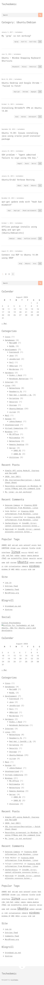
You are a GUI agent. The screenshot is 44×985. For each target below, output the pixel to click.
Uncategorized (12, 425)
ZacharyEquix (11, 523)
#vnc (34, 263)
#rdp (20, 263)
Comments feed (12, 589)
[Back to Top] (22, 965)
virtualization (15, 566)
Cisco (7, 337)
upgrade (39, 562)
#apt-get (17, 91)
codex (18, 548)
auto (21, 545)
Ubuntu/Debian (16, 408)
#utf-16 (23, 41)
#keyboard (15, 66)
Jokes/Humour (15, 421)
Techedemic (9, 4)
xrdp (29, 569)
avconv (34, 545)
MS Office (14, 434)
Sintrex (8, 609)
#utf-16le (32, 41)
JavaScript (14, 359)
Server (12, 448)
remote (23, 555)
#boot (19, 185)
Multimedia (14, 437)
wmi (12, 569)
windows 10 (6, 569)
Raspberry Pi (15, 391)
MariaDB (13, 343)
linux (15, 552)
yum (33, 569)
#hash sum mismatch (29, 210)
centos (5, 547)
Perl (11, 362)
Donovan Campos (12, 505)
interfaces (6, 552)
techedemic (19, 32)
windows (34, 565)
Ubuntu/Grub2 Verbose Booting (18, 179)
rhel (4, 558)
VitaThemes (14, 980)
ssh (7, 562)
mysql (31, 552)
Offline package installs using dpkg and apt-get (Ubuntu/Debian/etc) (19, 229)
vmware (25, 566)
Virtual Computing (14, 428)
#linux (24, 66)
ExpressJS (14, 352)
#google (33, 91)
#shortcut (32, 66)
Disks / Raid (15, 375)
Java (11, 355)
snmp (3, 562)
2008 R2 (17, 454)
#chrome (25, 91)
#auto (27, 163)
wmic (17, 569)
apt (9, 545)
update (31, 562)
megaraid (24, 552)
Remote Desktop (16, 444)
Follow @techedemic (11, 623)
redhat (17, 555)
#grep (16, 41)
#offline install (30, 238)
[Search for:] (22, 15)
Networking (14, 388)
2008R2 (4, 545)
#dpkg (19, 238)
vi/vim (12, 412)
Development (11, 349)
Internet (9, 382)
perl (36, 552)
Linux (7, 385)
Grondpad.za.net (13, 606)
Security (13, 402)
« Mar (4, 323)
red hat (9, 555)
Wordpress (14, 369)
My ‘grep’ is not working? (16, 35)
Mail (7, 415)
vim (6, 566)
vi (2, 566)
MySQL (12, 346)
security (32, 558)
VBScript (13, 366)
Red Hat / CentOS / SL (20, 395)
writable (24, 569)
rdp (3, 555)
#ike (16, 116)
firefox (32, 548)
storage (13, 562)
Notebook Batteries (19, 378)
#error (34, 163)
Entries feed (11, 586)
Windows (8, 431)
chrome (12, 548)
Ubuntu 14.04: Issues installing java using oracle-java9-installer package (21, 135)
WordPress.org (12, 593)
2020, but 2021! (13, 476)
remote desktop (33, 555)
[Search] (40, 15)
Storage (13, 405)
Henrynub (9, 529)
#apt (9, 210)
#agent (20, 163)
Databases (10, 340)
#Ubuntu (33, 185)
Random (8, 419)
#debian (12, 238)
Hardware (9, 372)
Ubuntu (22, 562)
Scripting (14, 398)
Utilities (14, 457)
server (39, 558)
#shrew (23, 116)
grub (38, 548)
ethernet (24, 548)
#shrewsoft (32, 116)
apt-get (15, 545)
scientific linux (19, 558)
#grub (26, 185)
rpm (8, 558)
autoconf (27, 545)
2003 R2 (17, 450)
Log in (8, 582)
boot (39, 545)
